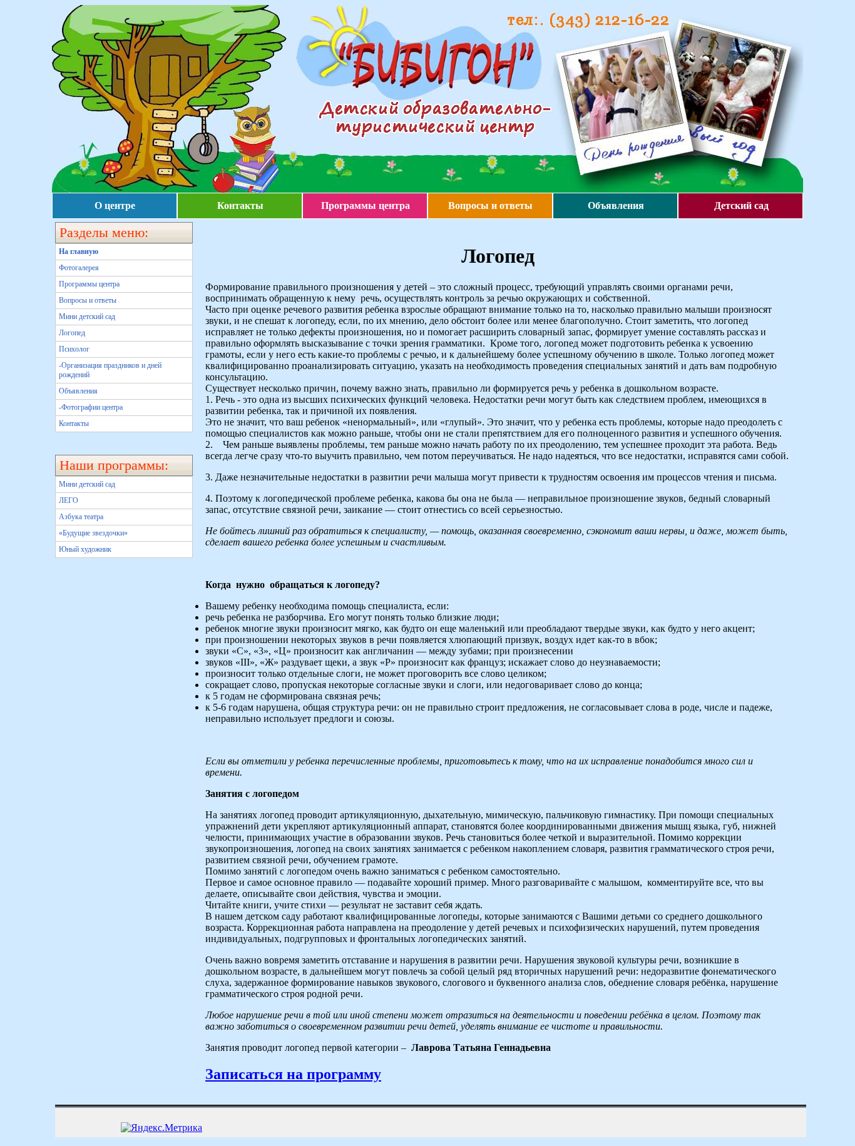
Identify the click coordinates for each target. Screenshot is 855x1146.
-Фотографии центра (91, 407)
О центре (115, 205)
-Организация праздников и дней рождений (110, 370)
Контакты (240, 205)
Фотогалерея (79, 267)
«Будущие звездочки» (93, 533)
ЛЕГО (68, 500)
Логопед (72, 332)
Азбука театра (81, 516)
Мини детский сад (87, 316)
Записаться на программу (293, 1074)
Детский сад (741, 205)
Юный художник (85, 549)
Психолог (74, 349)
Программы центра (365, 205)
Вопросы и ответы (490, 205)
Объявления (616, 205)
